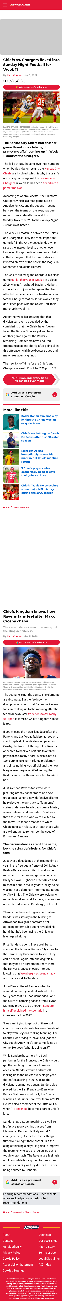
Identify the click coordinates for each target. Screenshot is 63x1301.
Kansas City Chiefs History (26, 1212)
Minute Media (19, 1279)
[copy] (23, 81)
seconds (21, 1108)
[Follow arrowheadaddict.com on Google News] (54, 394)
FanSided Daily (12, 1246)
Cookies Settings (13, 1270)
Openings (45, 1234)
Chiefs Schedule (21, 507)
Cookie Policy (11, 1258)
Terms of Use (47, 1252)
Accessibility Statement (18, 1264)
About (6, 1234)
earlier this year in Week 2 (27, 279)
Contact (8, 1240)
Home (6, 507)
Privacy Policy (11, 1252)
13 (13, 1108)
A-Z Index (45, 1264)
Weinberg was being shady (38, 973)
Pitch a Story (47, 1246)
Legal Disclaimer (49, 1258)
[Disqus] (33, 554)
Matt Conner (14, 75)
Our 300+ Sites (48, 1240)
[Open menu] (5, 5)
